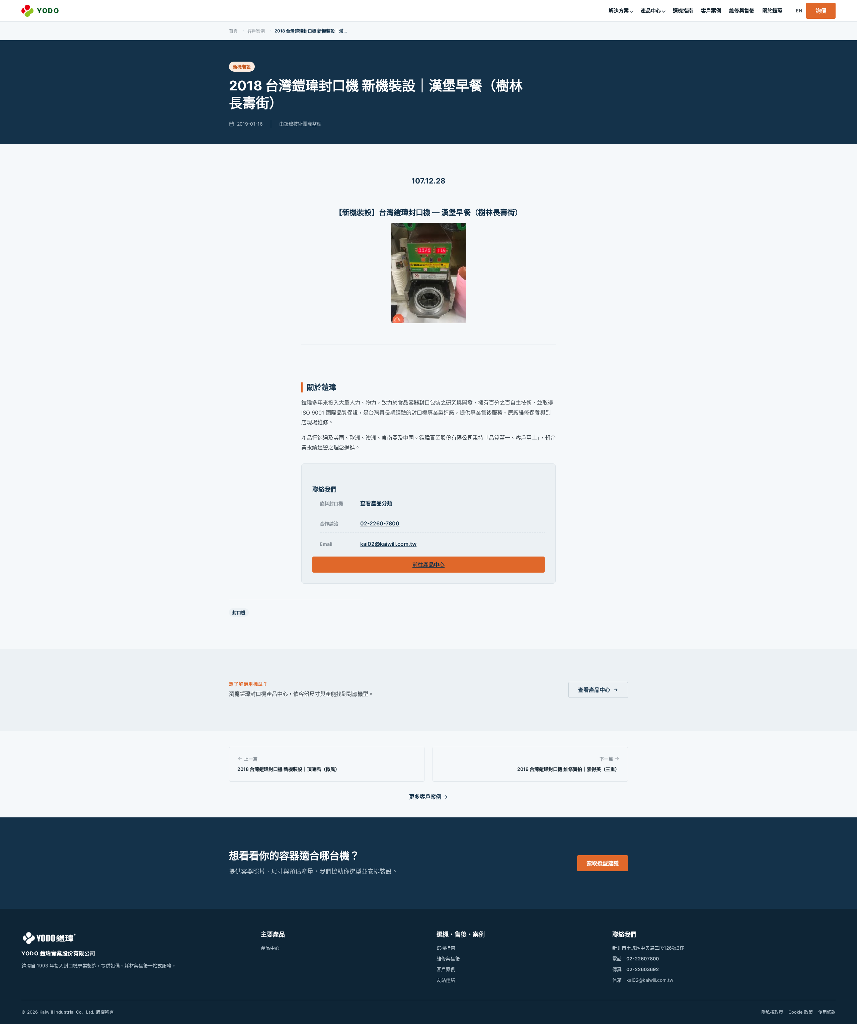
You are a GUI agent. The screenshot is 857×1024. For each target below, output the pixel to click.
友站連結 (446, 980)
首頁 (233, 30)
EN (799, 10)
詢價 (820, 10)
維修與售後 (741, 10)
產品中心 (651, 10)
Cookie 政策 (800, 1012)
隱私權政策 (772, 1012)
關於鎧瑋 (772, 10)
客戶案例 (711, 10)
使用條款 (827, 1012)
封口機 (238, 612)
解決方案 (619, 10)
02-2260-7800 (379, 523)
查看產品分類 (376, 503)
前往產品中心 (428, 564)
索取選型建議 (603, 863)
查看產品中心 (594, 689)
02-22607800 (642, 958)
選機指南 (683, 10)
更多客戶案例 (425, 796)
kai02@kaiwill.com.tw (388, 543)
